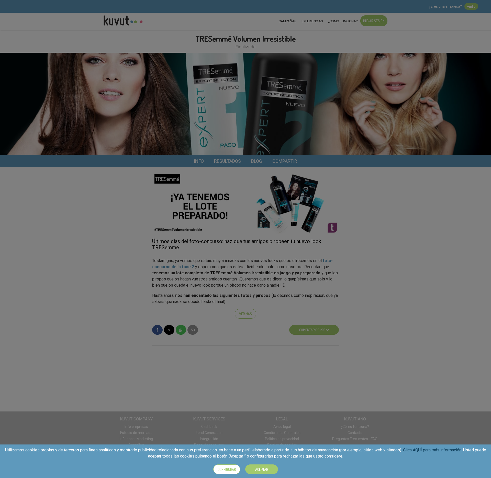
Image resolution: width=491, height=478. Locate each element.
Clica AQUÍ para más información (432, 450)
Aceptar (261, 469)
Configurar (227, 469)
